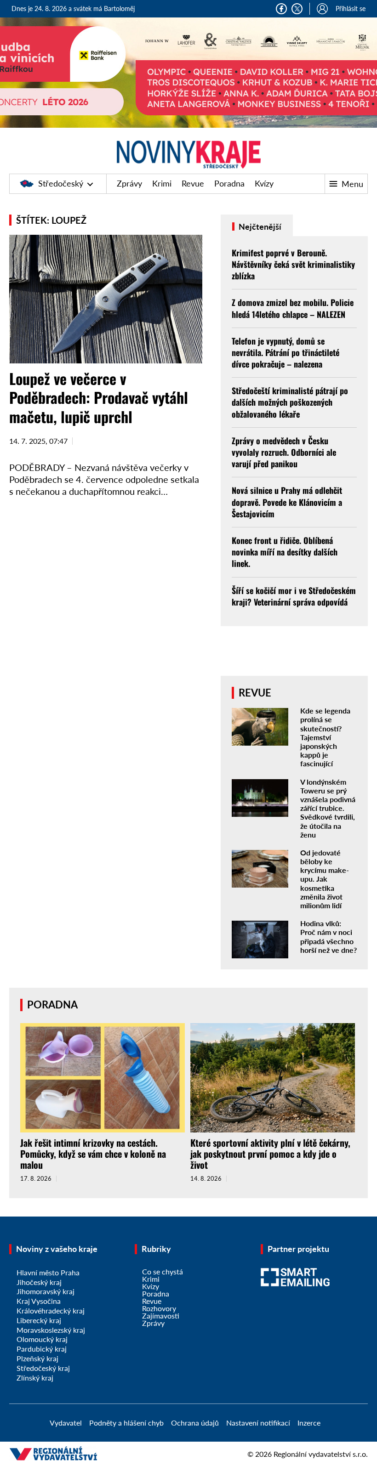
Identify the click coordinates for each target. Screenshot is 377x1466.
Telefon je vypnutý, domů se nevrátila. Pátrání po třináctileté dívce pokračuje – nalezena (285, 352)
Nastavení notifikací (258, 1422)
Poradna (229, 183)
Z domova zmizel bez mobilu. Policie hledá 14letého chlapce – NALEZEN (293, 308)
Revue (193, 183)
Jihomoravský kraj (45, 1291)
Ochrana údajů (195, 1422)
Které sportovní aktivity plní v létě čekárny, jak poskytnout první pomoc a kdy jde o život (270, 1154)
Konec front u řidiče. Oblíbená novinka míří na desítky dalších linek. (284, 551)
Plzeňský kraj (37, 1358)
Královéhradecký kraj (51, 1310)
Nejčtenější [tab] (259, 226)
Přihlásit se (351, 8)
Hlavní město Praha (48, 1272)
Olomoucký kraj (42, 1339)
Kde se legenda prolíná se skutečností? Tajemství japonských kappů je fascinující (325, 737)
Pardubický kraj (42, 1348)
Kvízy (264, 183)
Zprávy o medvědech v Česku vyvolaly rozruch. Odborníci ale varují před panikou (284, 452)
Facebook (281, 8)
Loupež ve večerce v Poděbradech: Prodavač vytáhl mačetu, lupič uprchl (98, 397)
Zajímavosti (160, 1315)
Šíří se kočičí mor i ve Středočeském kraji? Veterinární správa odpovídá (294, 596)
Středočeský (60, 183)
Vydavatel (66, 1422)
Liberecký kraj (39, 1320)
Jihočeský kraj (39, 1282)
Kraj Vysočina (39, 1300)
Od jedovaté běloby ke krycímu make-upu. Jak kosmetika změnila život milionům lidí (324, 879)
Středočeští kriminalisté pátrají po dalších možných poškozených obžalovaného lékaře (290, 402)
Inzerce (308, 1422)
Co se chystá (162, 1271)
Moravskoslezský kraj (51, 1329)
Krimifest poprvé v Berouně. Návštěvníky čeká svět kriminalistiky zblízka (293, 264)
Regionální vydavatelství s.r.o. (321, 1453)
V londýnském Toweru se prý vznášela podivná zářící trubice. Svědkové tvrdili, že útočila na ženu (327, 808)
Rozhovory (159, 1308)
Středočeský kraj (43, 1368)
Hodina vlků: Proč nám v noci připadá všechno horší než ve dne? (328, 936)
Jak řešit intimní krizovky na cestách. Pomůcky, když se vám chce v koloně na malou (93, 1154)
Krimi (161, 183)
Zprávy (129, 183)
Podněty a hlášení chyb (126, 1422)
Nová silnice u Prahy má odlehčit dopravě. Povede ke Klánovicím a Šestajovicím (287, 501)
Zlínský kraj (35, 1377)
